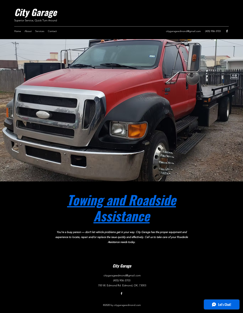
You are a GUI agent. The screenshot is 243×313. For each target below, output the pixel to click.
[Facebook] (227, 31)
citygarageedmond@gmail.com (183, 31)
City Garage (35, 11)
